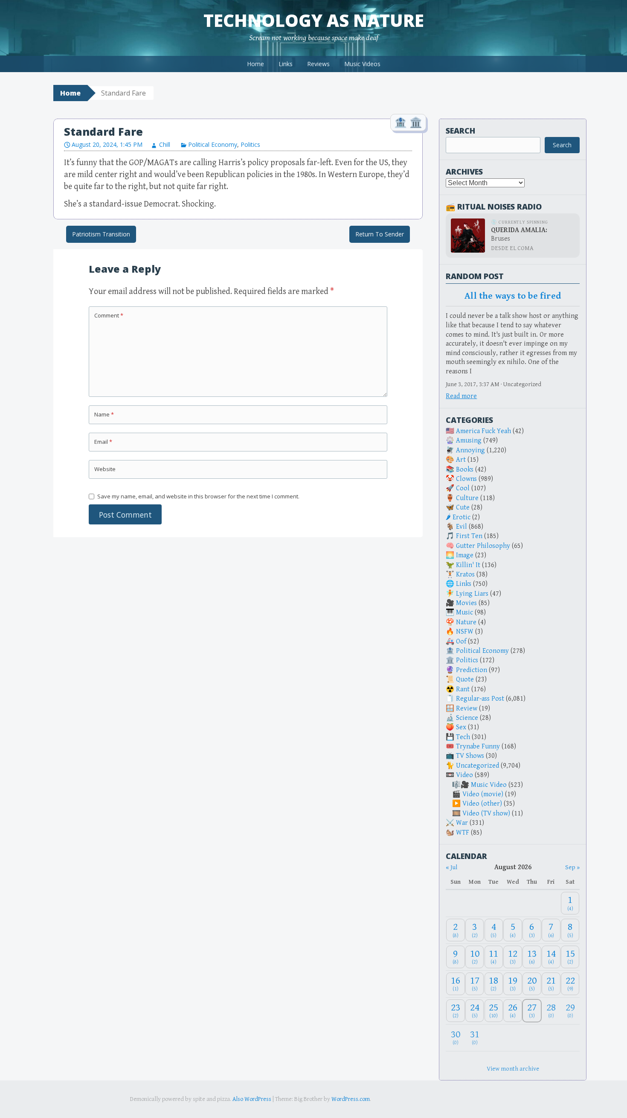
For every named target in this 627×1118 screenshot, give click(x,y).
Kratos (465, 575)
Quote (465, 679)
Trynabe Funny (478, 746)
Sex (461, 727)
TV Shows (470, 756)
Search (460, 130)
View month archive (513, 1068)
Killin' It (468, 565)
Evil (461, 527)
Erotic (461, 517)
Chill (164, 144)
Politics (250, 144)
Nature (466, 622)
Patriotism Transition (101, 234)
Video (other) (482, 804)
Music (464, 612)
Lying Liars (472, 594)
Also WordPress (251, 1099)
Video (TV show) (486, 813)
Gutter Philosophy (483, 546)
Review (466, 709)
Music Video (489, 785)
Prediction (471, 670)
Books (464, 470)
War (462, 823)
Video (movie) (482, 794)
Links (286, 64)
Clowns (466, 479)
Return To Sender (379, 234)
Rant (463, 689)
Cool (463, 488)
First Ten (469, 536)
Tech (463, 737)
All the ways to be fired (512, 296)
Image (464, 555)
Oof (461, 642)
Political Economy (212, 144)
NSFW (464, 632)
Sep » (572, 867)
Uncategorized (477, 766)
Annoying (470, 450)
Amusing (469, 441)
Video (464, 775)
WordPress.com (350, 1099)
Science (467, 718)
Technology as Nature (313, 20)
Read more (461, 396)
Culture (467, 498)
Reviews (318, 64)
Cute (463, 508)
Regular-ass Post (480, 699)
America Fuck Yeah (483, 431)
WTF (462, 833)
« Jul (451, 867)
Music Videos (362, 64)
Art (461, 460)
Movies (466, 603)
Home (255, 64)
